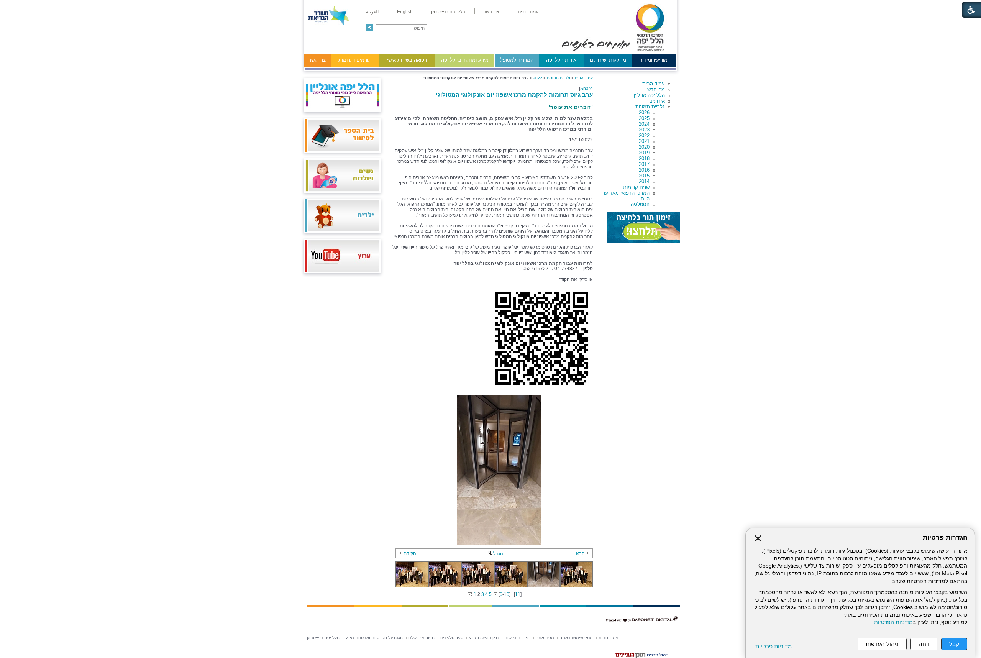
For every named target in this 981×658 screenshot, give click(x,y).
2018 (644, 158)
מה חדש (656, 89)
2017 (644, 164)
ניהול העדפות (882, 644)
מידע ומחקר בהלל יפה (465, 60)
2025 (644, 118)
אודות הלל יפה (561, 60)
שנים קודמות (636, 187)
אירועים (657, 101)
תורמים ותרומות (355, 60)
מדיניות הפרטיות (893, 622)
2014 (644, 181)
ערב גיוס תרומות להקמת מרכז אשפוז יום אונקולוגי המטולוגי (514, 94)
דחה (924, 644)
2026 (644, 112)
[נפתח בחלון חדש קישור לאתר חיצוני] (643, 227)
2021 (644, 141)
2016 (644, 170)
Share (586, 88)
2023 (644, 130)
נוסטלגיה (640, 204)
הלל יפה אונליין (649, 95)
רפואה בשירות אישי (407, 60)
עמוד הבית (653, 84)
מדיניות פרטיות (773, 646)
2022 (644, 135)
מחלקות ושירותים (608, 60)
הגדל (498, 553)
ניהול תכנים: (657, 655)
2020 (644, 147)
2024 (644, 124)
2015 (644, 176)
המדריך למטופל (516, 60)
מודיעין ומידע (654, 60)
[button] (369, 27)
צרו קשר (317, 60)
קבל (954, 644)
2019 (644, 153)
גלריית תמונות (650, 107)
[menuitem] (528, 12)
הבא (580, 553)
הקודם (410, 553)
